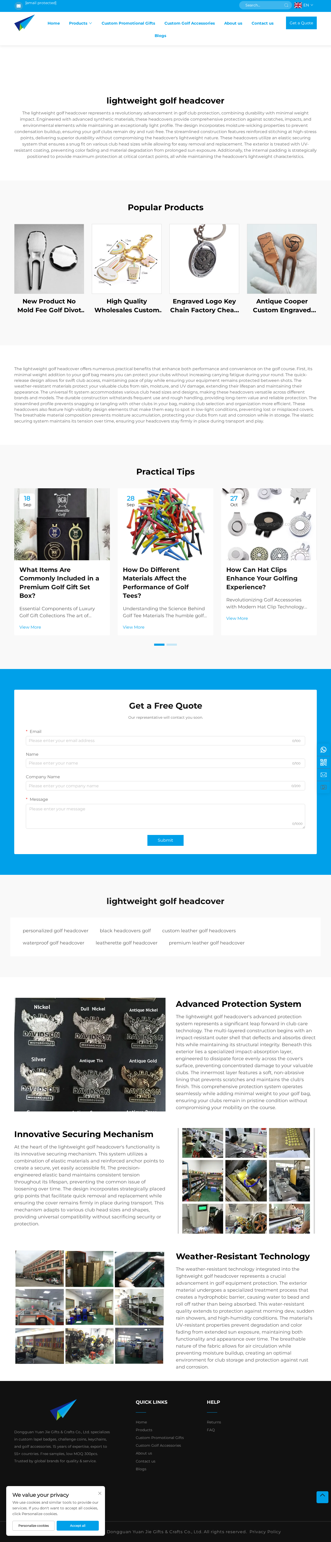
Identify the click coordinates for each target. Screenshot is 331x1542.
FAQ (211, 1430)
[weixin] (323, 762)
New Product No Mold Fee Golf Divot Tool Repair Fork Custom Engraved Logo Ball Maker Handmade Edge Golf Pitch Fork (49, 305)
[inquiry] (323, 774)
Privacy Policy (265, 1531)
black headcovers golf (125, 931)
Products (78, 23)
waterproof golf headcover (53, 943)
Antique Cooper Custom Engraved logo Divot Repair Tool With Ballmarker (281, 305)
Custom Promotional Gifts (128, 23)
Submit (165, 840)
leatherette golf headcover (126, 943)
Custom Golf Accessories (189, 23)
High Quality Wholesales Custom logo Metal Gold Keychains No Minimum (126, 305)
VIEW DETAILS (49, 258)
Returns (214, 1422)
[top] (322, 1497)
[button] (159, 645)
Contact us (263, 23)
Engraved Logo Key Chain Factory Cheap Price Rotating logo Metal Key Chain (204, 305)
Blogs (160, 35)
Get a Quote (301, 22)
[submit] (286, 5)
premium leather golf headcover (207, 943)
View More (30, 627)
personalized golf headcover (55, 931)
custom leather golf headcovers (199, 931)
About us (233, 23)
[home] (24, 22)
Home (54, 23)
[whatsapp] (323, 750)
